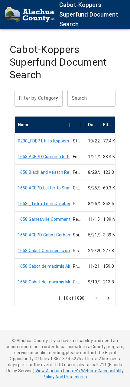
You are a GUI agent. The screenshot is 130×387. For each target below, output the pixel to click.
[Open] (56, 98)
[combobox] (34, 98)
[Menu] (80, 124)
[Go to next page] (108, 298)
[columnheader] (42, 124)
